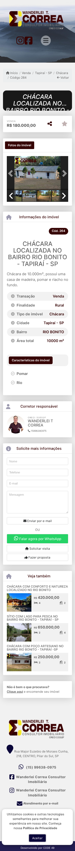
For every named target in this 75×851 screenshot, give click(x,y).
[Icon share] (20, 40)
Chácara (62, 73)
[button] (11, 173)
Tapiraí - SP (43, 73)
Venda (26, 73)
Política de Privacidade (40, 828)
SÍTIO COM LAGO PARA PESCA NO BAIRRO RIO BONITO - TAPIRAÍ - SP (33, 618)
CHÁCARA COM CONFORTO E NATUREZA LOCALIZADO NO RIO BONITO (37, 588)
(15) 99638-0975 (41, 767)
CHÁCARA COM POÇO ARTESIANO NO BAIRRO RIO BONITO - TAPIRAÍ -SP (35, 647)
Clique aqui (15, 692)
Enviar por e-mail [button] (39, 521)
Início (13, 73)
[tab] (19, 145)
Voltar (64, 77)
